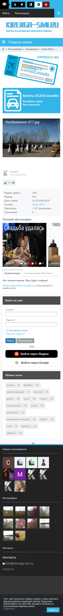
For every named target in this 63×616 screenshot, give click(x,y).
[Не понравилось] (13, 183)
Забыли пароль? (15, 333)
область (11, 433)
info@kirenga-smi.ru (19, 563)
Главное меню (18, 42)
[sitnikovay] (31, 474)
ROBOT (14, 171)
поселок (38, 391)
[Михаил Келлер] (20, 474)
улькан (10, 385)
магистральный (15, 391)
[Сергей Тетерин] (8, 462)
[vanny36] (20, 486)
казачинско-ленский (18, 419)
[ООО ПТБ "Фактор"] (43, 474)
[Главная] (3, 49)
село (9, 426)
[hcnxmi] (31, 462)
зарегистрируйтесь (25, 285)
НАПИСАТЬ (8, 569)
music (34, 405)
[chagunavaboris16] (43, 462)
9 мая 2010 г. (39, 204)
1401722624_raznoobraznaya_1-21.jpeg (24, 244)
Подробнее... (10, 609)
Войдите (7, 285)
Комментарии (12, 273)
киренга (25, 426)
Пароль (10, 320)
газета (43, 398)
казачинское (14, 405)
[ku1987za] (20, 462)
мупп (26, 398)
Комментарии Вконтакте (38, 273)
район (10, 398)
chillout (43, 419)
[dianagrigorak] (8, 474)
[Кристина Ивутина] (8, 486)
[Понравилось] (5, 183)
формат (28, 385)
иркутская (12, 412)
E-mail (9, 309)
